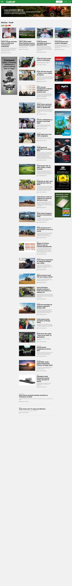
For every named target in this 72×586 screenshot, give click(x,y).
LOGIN (65, 1)
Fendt (38, 70)
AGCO (38, 57)
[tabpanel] (36, 11)
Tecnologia (39, 146)
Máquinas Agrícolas (4, 40)
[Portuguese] (2, 25)
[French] (8, 25)
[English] (4, 25)
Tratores (38, 226)
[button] (2, 2)
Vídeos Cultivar (39, 40)
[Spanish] (6, 25)
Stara (38, 242)
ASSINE (59, 1)
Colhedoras (39, 258)
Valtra (20, 407)
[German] (10, 25)
